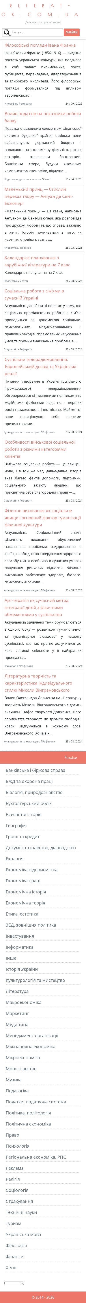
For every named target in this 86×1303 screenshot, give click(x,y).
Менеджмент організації (32, 1035)
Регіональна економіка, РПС (36, 1157)
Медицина (17, 1024)
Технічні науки (21, 1212)
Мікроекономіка (23, 1058)
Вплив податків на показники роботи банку (43, 117)
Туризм (13, 1223)
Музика (14, 1080)
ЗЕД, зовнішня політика (31, 925)
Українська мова (23, 1234)
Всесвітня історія (23, 814)
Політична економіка (28, 1124)
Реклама (15, 1168)
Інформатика (20, 947)
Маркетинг (17, 1013)
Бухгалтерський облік (29, 803)
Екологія (15, 859)
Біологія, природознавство (34, 792)
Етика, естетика (22, 914)
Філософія (10, 103)
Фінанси (15, 1256)
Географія (16, 825)
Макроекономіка (23, 1002)
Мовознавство (21, 1069)
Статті (47, 179)
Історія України (22, 969)
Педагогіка (11, 281)
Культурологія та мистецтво (22, 432)
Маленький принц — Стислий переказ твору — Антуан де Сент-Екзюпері (39, 196)
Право (12, 1135)
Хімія (11, 1268)
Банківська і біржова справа (35, 770)
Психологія (11, 666)
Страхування (19, 1201)
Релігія (13, 1179)
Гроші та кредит (22, 836)
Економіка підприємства (32, 870)
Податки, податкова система (22, 179)
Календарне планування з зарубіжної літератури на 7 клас (37, 261)
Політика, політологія (28, 1113)
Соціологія (10, 349)
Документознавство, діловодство (41, 848)
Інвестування (20, 936)
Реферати (25, 103)
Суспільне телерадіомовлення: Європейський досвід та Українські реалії (40, 366)
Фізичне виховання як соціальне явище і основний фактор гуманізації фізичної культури (43, 517)
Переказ (25, 248)
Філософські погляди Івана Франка (40, 45)
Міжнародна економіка (30, 1046)
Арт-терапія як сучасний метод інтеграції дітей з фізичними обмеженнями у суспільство (36, 607)
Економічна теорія (25, 903)
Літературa (11, 248)
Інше (11, 958)
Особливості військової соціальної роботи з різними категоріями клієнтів (40, 449)
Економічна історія (26, 892)
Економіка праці (23, 881)
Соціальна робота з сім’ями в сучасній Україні (34, 294)
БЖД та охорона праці (29, 781)
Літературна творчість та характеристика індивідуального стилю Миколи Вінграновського (38, 683)
